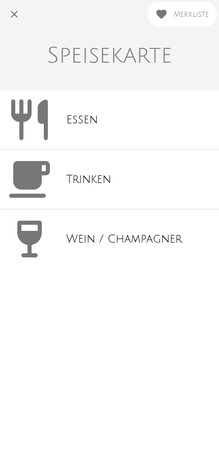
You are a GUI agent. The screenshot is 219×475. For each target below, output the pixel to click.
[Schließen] (14, 14)
